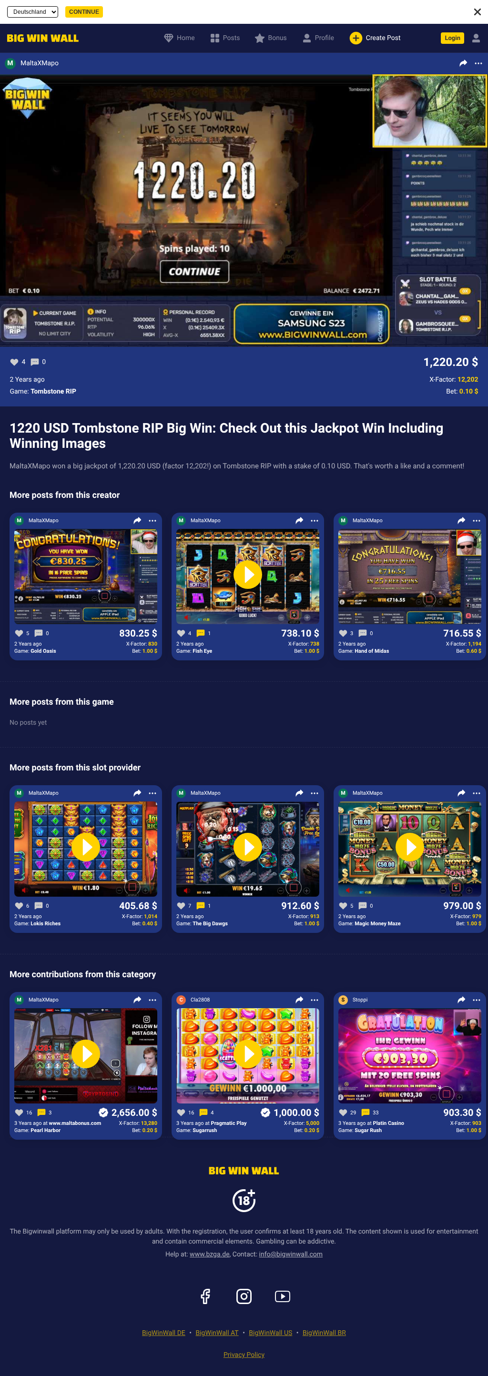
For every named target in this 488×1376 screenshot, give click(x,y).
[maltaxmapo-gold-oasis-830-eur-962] (86, 577)
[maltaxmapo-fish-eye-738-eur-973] (248, 577)
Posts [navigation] (231, 38)
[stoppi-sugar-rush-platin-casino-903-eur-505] (410, 1056)
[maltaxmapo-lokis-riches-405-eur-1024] (86, 849)
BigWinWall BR (324, 1333)
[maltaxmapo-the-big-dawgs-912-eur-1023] (248, 849)
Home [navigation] (186, 38)
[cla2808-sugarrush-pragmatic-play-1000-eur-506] (248, 1056)
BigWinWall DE (163, 1333)
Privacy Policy (244, 1355)
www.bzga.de (209, 1254)
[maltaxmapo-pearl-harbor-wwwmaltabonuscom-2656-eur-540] (86, 1056)
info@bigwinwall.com (291, 1254)
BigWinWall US (270, 1333)
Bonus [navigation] (277, 38)
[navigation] (40, 38)
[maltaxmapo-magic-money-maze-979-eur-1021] (410, 849)
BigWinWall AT (217, 1333)
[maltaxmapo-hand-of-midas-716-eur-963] (410, 577)
